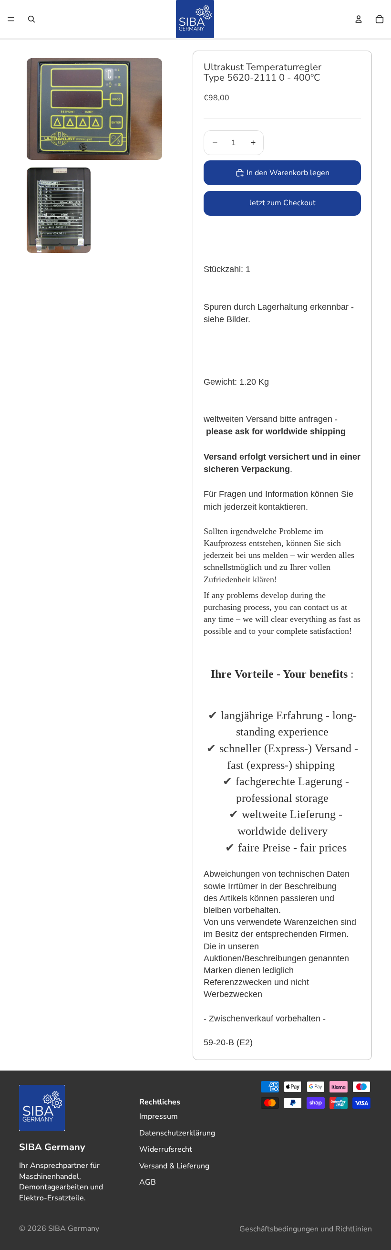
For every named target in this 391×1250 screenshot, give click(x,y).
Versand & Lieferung (174, 1166)
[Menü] (11, 19)
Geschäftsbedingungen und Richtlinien (305, 1229)
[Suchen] (31, 19)
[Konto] (358, 19)
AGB (147, 1182)
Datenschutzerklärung (177, 1133)
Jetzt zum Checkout (282, 203)
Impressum (158, 1116)
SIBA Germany (73, 1228)
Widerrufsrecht (165, 1149)
